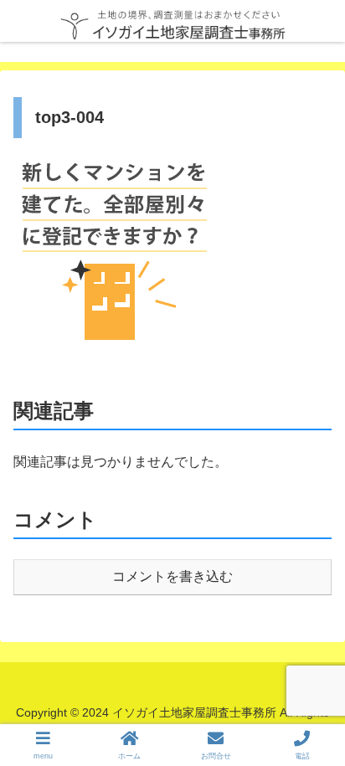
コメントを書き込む (172, 576)
